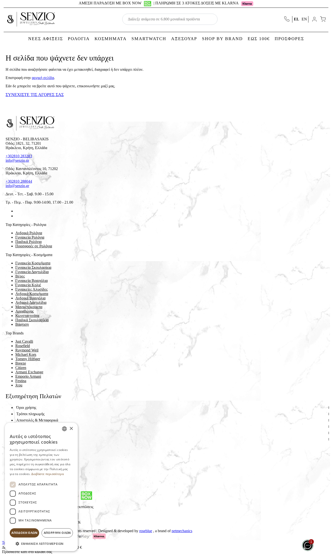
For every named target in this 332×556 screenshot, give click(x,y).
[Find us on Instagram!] (17, 216)
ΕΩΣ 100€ (259, 38)
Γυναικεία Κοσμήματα (32, 263)
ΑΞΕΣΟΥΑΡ (184, 38)
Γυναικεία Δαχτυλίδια (32, 272)
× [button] (71, 428)
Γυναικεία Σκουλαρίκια (33, 267)
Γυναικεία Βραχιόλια (31, 280)
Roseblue (145, 531)
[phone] (287, 19)
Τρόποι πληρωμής (30, 414)
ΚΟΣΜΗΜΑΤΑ (111, 38)
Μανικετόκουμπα (28, 307)
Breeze (20, 363)
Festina (20, 381)
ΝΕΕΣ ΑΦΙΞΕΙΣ (45, 38)
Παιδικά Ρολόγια (28, 242)
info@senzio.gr (17, 160)
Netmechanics (182, 531)
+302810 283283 (19, 156)
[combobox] (64, 428)
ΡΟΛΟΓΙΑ (79, 38)
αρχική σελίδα (43, 78)
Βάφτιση (22, 324)
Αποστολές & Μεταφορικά (37, 420)
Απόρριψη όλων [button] (57, 533)
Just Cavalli (24, 341)
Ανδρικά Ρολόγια (28, 233)
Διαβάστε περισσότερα (47, 474)
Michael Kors (25, 354)
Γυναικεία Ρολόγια (29, 237)
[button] (41, 543)
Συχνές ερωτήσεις (30, 439)
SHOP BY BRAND (222, 38)
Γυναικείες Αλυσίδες (31, 289)
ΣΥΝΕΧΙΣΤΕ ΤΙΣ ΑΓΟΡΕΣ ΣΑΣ (35, 94)
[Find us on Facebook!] (17, 211)
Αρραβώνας (24, 311)
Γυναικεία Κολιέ (28, 285)
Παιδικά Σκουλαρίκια (32, 320)
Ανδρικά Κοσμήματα (31, 294)
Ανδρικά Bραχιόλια (30, 298)
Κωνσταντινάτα (27, 316)
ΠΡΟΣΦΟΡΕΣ (289, 38)
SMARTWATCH (148, 38)
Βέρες (20, 276)
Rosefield (22, 346)
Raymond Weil (26, 350)
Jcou (18, 385)
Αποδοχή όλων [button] (24, 533)
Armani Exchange (29, 372)
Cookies (22, 445)
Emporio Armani (28, 376)
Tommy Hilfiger (27, 359)
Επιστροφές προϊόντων (34, 426)
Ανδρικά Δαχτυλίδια (30, 302)
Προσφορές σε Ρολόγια (33, 246)
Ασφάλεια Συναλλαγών (34, 433)
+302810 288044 (19, 181)
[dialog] (41, 487)
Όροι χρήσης (26, 407)
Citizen (20, 368)
